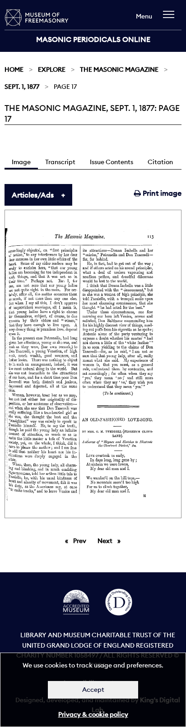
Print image (161, 193)
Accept (93, 690)
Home (14, 69)
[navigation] (171, 19)
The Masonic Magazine (119, 69)
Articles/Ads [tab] (33, 194)
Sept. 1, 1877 (22, 87)
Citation (160, 162)
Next (111, 541)
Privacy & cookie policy (93, 714)
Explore (51, 69)
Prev (81, 541)
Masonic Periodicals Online (93, 39)
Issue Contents (111, 162)
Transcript (60, 162)
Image (21, 162)
